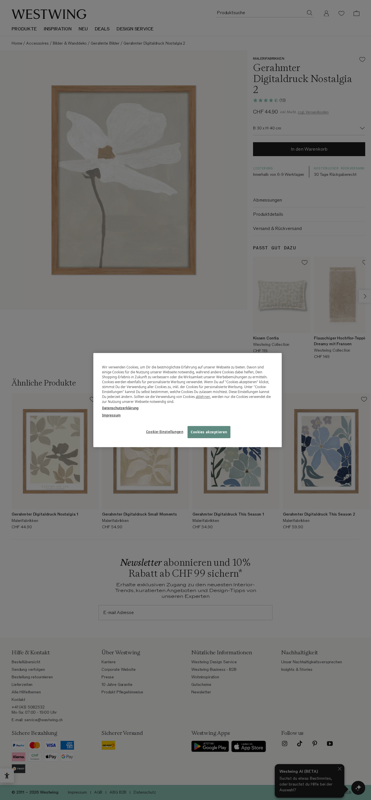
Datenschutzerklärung (120, 408)
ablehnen (203, 396)
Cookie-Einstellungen (164, 431)
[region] (187, 400)
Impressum (111, 415)
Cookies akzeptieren (209, 432)
